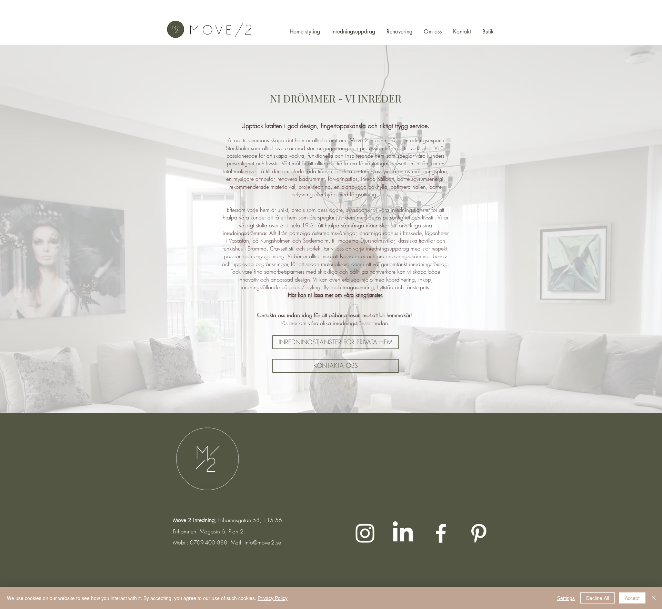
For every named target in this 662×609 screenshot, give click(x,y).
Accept (632, 598)
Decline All (597, 598)
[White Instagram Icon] (365, 533)
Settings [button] (566, 598)
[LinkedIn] (402, 533)
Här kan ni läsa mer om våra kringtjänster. (335, 294)
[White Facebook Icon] (440, 533)
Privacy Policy (273, 598)
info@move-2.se (262, 542)
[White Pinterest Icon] (478, 533)
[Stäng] (654, 597)
